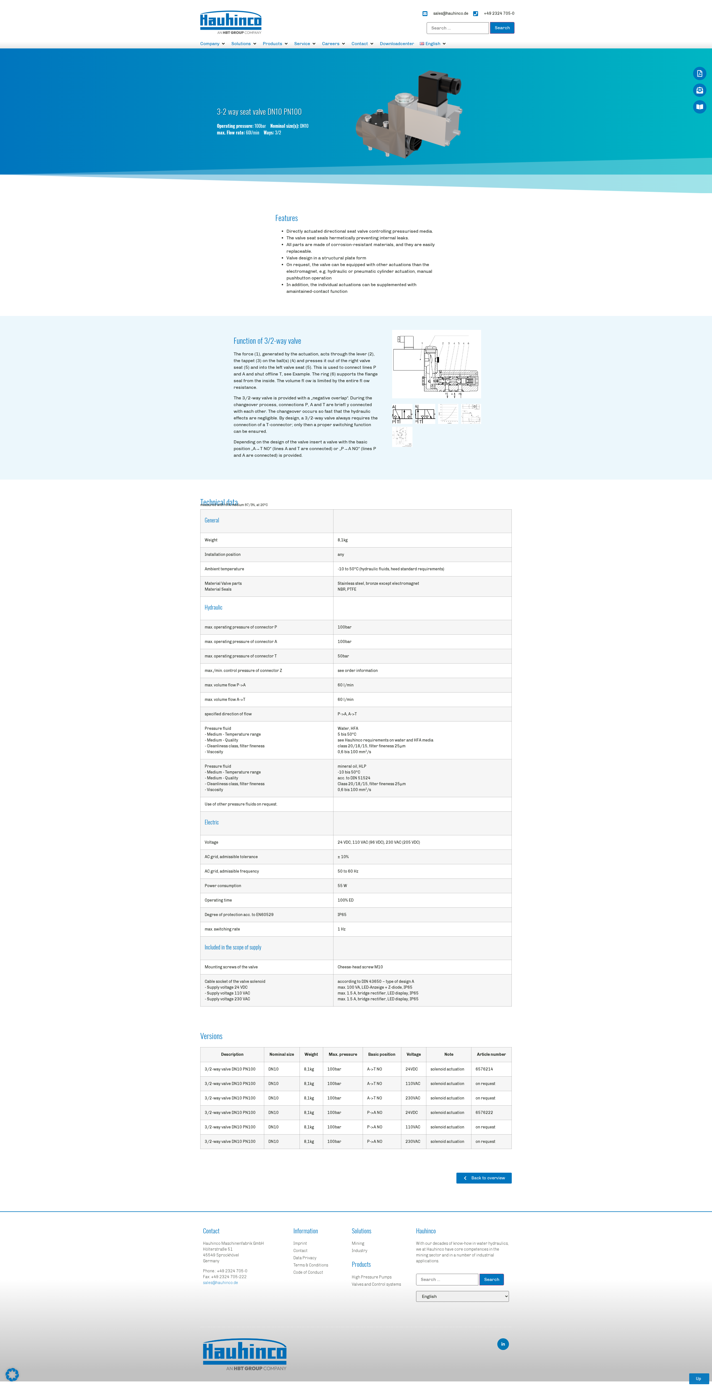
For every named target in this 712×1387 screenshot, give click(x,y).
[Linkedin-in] (503, 1344)
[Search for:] (458, 28)
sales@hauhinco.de (220, 1282)
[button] (213, 43)
